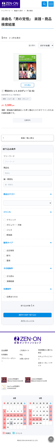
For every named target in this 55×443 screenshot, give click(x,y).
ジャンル (7, 211)
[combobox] (27, 161)
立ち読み (27, 85)
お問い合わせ (24, 358)
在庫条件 (7, 288)
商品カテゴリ (9, 194)
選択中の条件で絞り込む (27, 315)
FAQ (21, 354)
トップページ (5, 10)
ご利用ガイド (24, 350)
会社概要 (4, 350)
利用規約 (4, 354)
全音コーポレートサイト (45, 364)
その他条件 (8, 268)
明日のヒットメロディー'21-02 (19, 90)
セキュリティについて (45, 357)
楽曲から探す (18, 10)
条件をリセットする (27, 321)
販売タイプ (8, 242)
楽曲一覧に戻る (27, 138)
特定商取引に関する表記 (45, 351)
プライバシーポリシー (8, 359)
